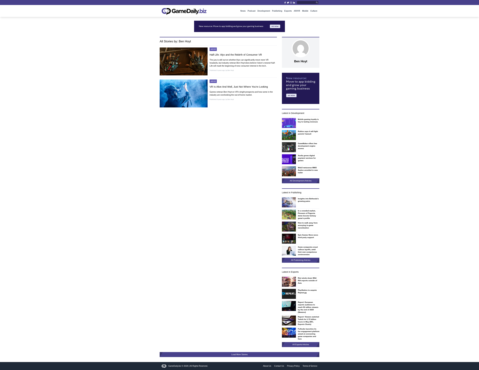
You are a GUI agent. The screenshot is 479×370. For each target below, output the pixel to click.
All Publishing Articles (300, 260)
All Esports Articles (300, 344)
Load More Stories (239, 354)
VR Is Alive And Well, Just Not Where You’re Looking (239, 86)
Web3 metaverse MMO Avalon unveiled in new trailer (308, 170)
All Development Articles (300, 181)
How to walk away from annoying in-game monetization (307, 225)
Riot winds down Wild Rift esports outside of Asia (307, 280)
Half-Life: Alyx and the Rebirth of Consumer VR (236, 54)
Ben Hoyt (231, 70)
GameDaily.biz (174, 366)
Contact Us (279, 366)
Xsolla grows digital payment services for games (307, 158)
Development (263, 11)
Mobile (305, 11)
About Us (267, 366)
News (243, 11)
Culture (313, 11)
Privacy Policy (293, 366)
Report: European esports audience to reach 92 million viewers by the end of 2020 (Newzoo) (308, 307)
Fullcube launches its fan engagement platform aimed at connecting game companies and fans (308, 334)
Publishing (277, 11)
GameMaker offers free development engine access (307, 145)
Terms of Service (310, 366)
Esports (288, 11)
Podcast (251, 11)
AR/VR (297, 11)
